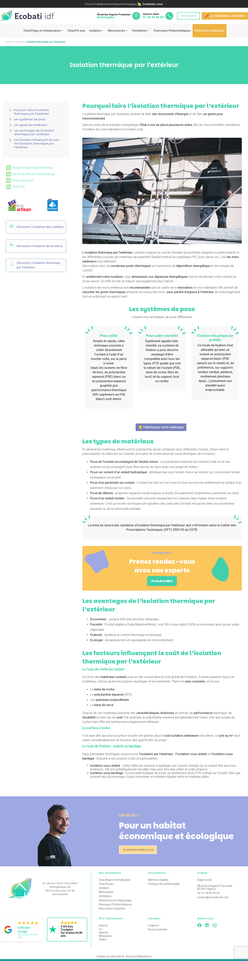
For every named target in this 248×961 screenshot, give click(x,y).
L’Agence (153, 925)
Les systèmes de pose (27, 119)
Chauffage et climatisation (42, 30)
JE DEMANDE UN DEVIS (225, 16)
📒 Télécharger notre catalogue (161, 427)
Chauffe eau (76, 30)
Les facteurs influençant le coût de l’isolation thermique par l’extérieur (34, 143)
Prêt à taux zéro (23, 180)
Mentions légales (158, 879)
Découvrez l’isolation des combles (40, 227)
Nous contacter (157, 929)
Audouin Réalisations (124, 956)
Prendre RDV (162, 581)
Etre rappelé (188, 15)
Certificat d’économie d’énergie (33, 174)
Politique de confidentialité (163, 883)
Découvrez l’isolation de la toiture (40, 246)
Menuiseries (116, 30)
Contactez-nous (153, 4)
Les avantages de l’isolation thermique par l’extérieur (31, 132)
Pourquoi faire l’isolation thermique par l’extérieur (29, 112)
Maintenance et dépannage (115, 900)
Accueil (9, 41)
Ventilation (139, 30)
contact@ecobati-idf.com (212, 897)
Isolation (95, 30)
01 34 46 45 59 (153, 17)
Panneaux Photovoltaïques (172, 30)
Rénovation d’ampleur (210, 30)
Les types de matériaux (28, 125)
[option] (19, 205)
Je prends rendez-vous (137, 850)
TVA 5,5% (18, 187)
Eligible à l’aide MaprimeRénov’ (33, 168)
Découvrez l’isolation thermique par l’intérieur (38, 265)
